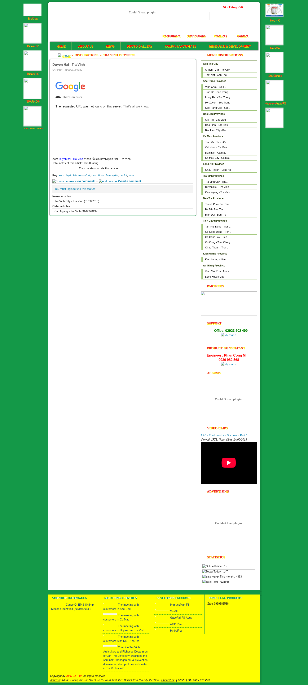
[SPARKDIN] (33, 83)
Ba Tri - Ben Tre (214, 209)
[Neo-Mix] (275, 30)
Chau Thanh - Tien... (216, 247)
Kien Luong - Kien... (216, 259)
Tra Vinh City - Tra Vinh (68, 201)
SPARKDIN (33, 87)
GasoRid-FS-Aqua (181, 617)
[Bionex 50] (33, 28)
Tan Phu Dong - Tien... (217, 226)
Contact (242, 36)
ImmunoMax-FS (180, 604)
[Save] (191, 69)
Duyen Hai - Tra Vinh (217, 187)
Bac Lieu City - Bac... (217, 130)
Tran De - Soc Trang (216, 92)
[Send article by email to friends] (180, 69)
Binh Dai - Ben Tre (215, 214)
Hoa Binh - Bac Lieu (216, 125)
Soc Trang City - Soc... (217, 107)
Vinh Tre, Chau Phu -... (218, 271)
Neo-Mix (275, 34)
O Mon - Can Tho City (217, 69)
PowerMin (275, 117)
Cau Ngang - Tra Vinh (67, 211)
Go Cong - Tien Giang (217, 242)
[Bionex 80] (33, 55)
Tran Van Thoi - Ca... (216, 142)
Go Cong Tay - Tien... (217, 237)
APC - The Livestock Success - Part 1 (224, 435)
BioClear (33, 4)
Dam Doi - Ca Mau (215, 152)
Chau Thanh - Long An (218, 169)
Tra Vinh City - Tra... (216, 181)
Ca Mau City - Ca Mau (217, 157)
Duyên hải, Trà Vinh (71, 158)
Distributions (196, 36)
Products (220, 36)
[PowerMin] (275, 113)
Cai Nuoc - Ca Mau (216, 147)
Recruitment (171, 36)
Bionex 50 (33, 32)
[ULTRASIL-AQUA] (33, 111)
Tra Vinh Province (119, 55)
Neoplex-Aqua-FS (275, 89)
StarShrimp (275, 61)
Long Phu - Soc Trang (217, 97)
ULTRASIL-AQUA (33, 115)
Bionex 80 (33, 60)
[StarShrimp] (275, 57)
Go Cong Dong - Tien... (218, 231)
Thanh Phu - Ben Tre (217, 204)
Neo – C (275, 6)
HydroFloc (176, 630)
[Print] (185, 69)
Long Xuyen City (214, 276)
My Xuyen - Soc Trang (217, 102)
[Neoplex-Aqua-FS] (275, 85)
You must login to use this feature (74, 188)
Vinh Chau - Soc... (215, 86)
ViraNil (174, 611)
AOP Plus (176, 624)
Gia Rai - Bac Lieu (215, 119)
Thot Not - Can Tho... (217, 75)
